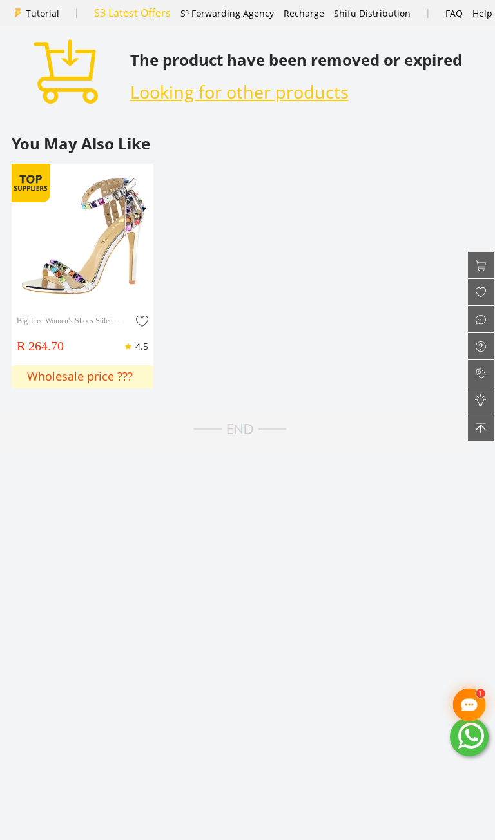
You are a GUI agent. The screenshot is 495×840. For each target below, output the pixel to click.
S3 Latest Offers (132, 13)
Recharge (304, 13)
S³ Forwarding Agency (227, 13)
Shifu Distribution (372, 13)
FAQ (454, 13)
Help (482, 13)
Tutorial (42, 13)
